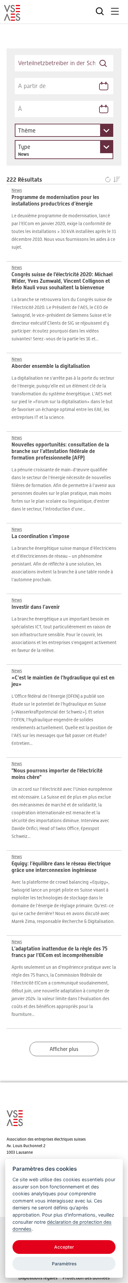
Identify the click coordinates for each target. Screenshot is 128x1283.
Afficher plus (64, 1049)
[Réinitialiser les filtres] (109, 179)
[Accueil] (12, 18)
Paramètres (64, 1263)
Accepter (64, 1247)
